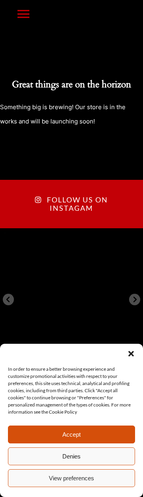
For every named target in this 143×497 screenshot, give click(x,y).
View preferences (71, 478)
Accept (71, 434)
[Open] (71, 299)
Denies (71, 456)
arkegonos (70, 240)
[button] (131, 354)
